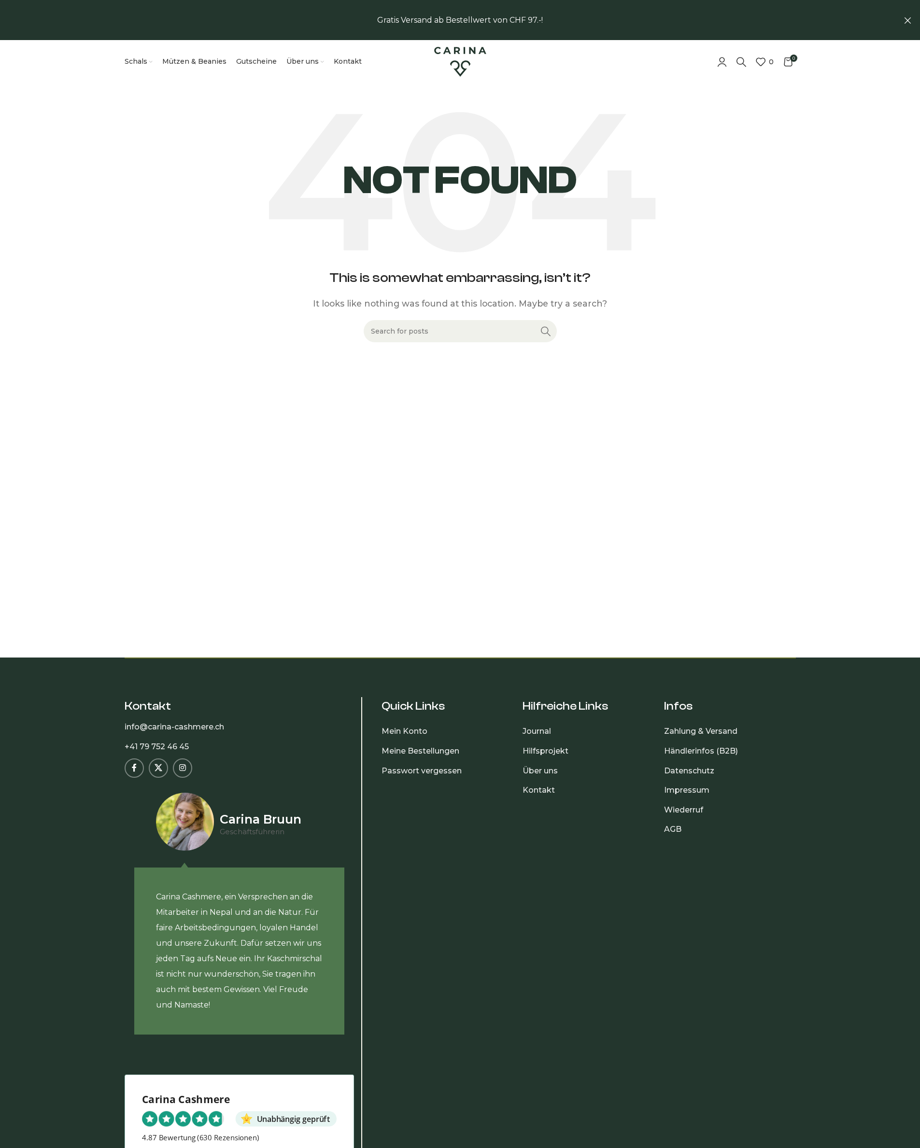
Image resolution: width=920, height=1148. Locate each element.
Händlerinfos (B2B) (701, 751)
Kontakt (539, 790)
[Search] (741, 61)
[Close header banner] (908, 20)
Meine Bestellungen (420, 751)
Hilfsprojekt (545, 751)
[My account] (722, 61)
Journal (537, 731)
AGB (672, 829)
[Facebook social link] (134, 768)
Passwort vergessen (422, 770)
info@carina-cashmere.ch (174, 726)
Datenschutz (689, 770)
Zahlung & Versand (700, 731)
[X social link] (158, 768)
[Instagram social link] (182, 768)
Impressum (686, 790)
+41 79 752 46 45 (157, 746)
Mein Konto (404, 731)
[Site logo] (460, 61)
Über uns (540, 770)
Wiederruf (683, 809)
